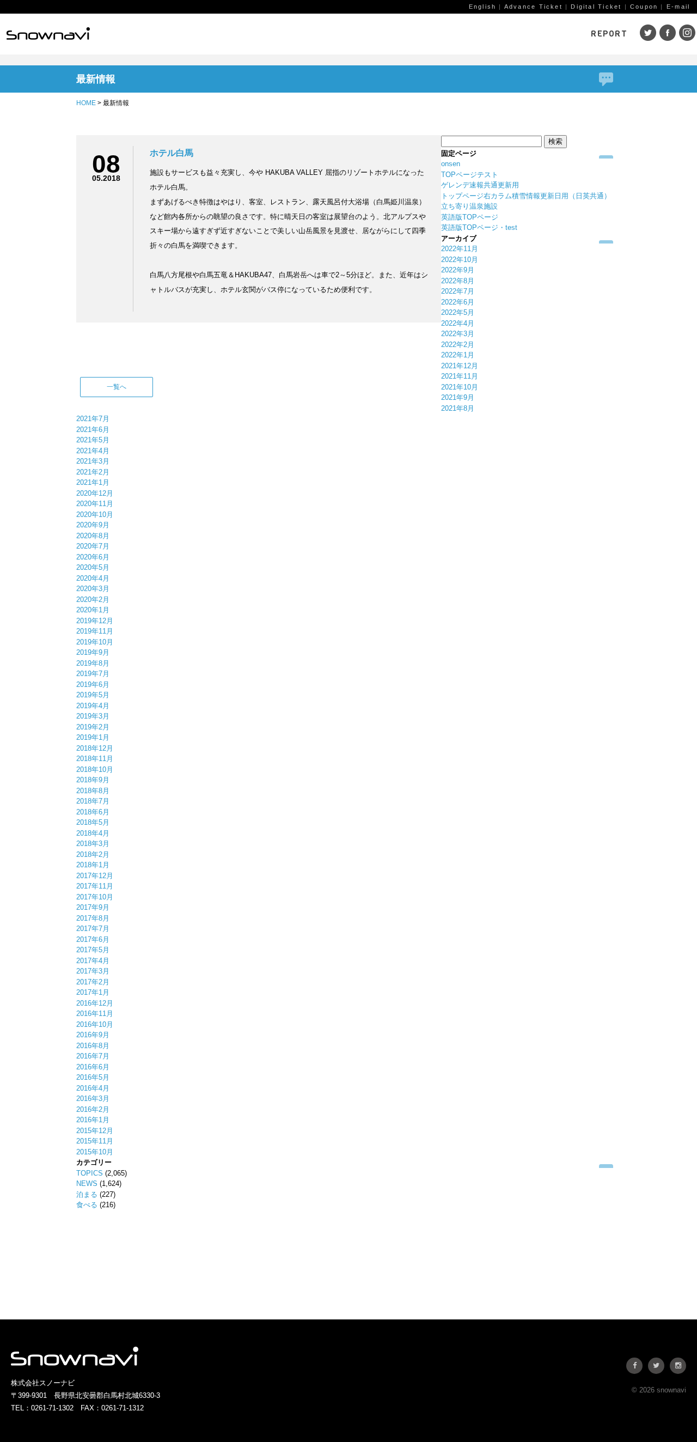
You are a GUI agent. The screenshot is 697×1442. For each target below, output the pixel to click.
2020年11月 (94, 504)
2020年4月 (92, 578)
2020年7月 (92, 546)
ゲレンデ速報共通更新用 (480, 185)
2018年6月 (92, 812)
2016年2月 (92, 1109)
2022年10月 (459, 259)
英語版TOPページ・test (479, 227)
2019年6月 (92, 684)
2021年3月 (92, 461)
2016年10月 (94, 1024)
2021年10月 (459, 387)
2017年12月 (94, 876)
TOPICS (89, 1173)
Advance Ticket (533, 6)
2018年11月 (94, 759)
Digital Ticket (596, 6)
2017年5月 (92, 950)
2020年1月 (92, 610)
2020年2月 (92, 599)
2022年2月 (457, 344)
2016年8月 (92, 1046)
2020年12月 (94, 493)
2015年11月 (94, 1141)
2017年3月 (92, 971)
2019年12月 (94, 621)
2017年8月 (92, 918)
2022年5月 (457, 312)
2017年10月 (94, 897)
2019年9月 (92, 652)
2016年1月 (92, 1120)
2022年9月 (457, 270)
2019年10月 (94, 642)
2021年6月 (92, 429)
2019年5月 (92, 695)
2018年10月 (94, 769)
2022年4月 (457, 323)
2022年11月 (459, 249)
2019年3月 (92, 716)
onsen (450, 164)
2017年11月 (94, 886)
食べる (86, 1205)
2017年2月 (92, 982)
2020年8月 (92, 536)
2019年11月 (94, 631)
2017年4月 (92, 961)
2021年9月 (457, 397)
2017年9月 (92, 907)
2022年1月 (457, 355)
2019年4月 (92, 706)
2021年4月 (92, 451)
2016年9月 (92, 1035)
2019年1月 (92, 737)
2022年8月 (457, 281)
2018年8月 (92, 791)
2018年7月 (92, 801)
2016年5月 (92, 1077)
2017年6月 (92, 939)
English (482, 6)
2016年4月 (92, 1088)
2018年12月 (94, 748)
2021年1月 (92, 482)
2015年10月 (94, 1152)
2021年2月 (92, 472)
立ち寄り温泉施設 (469, 206)
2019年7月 (92, 674)
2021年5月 (92, 440)
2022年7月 (457, 291)
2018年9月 (92, 780)
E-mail (678, 6)
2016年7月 (92, 1056)
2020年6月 (92, 557)
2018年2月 (92, 854)
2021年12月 (459, 366)
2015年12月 (94, 1131)
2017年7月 (92, 928)
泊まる (86, 1194)
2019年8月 (92, 663)
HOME (86, 103)
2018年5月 (92, 822)
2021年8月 (457, 408)
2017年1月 (92, 992)
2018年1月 (92, 865)
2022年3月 (457, 334)
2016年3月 (92, 1098)
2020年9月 (92, 525)
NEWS (86, 1183)
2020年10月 (94, 514)
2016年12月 (94, 1003)
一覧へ (116, 387)
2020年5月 (92, 567)
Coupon (644, 6)
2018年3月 (92, 843)
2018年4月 (92, 833)
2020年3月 (92, 589)
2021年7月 (92, 419)
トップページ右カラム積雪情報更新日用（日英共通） (526, 196)
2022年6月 (457, 302)
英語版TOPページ (469, 217)
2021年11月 (459, 376)
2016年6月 (92, 1067)
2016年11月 (94, 1013)
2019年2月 (92, 727)
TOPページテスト (469, 175)
